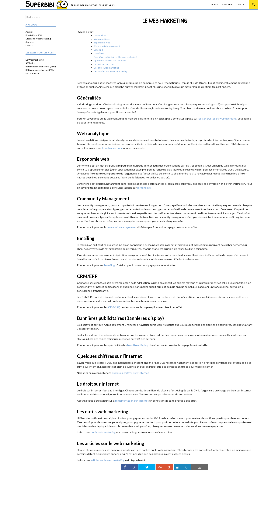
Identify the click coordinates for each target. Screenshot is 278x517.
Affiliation (30, 63)
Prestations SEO (34, 35)
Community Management (107, 46)
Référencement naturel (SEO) (41, 66)
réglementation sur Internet (132, 400)
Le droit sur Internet (104, 64)
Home (214, 4)
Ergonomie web (102, 42)
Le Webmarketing (34, 59)
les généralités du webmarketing (217, 118)
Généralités (100, 35)
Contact (242, 4)
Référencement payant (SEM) (40, 70)
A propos (227, 4)
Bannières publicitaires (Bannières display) (115, 57)
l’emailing (109, 265)
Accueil (29, 31)
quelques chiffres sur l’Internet (130, 372)
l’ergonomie (144, 187)
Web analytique (102, 39)
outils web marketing (103, 432)
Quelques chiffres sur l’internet (110, 60)
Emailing (98, 49)
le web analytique (112, 148)
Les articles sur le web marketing (110, 71)
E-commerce (32, 73)
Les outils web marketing (106, 67)
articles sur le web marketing (108, 460)
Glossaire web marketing (38, 38)
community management (121, 227)
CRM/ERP (99, 53)
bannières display (137, 345)
